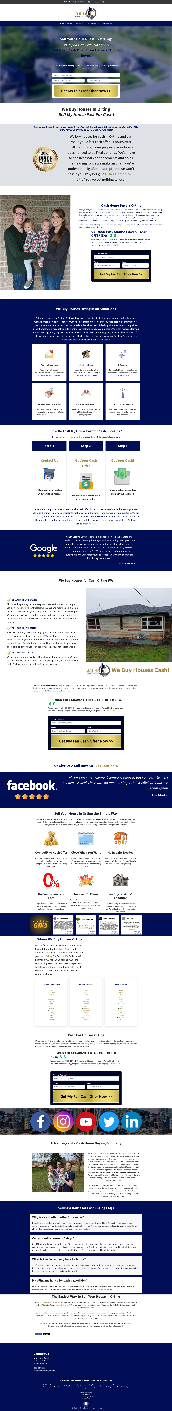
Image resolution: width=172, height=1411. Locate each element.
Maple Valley (86, 1001)
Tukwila (121, 1012)
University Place (121, 1016)
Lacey (86, 994)
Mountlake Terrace (86, 1010)
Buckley (52, 1001)
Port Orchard (86, 1017)
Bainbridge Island (51, 992)
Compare (96, 2)
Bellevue (51, 994)
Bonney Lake (51, 996)
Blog (89, 2)
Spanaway (121, 1003)
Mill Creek (86, 1007)
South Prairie (121, 1007)
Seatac (121, 998)
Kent (86, 991)
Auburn (52, 991)
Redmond (120, 992)
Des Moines (52, 1007)
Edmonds (51, 1008)
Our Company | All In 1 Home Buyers (83, 1381)
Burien (51, 1003)
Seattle (121, 999)
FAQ (103, 2)
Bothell (51, 998)
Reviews (79, 23)
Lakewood (86, 998)
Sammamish (121, 996)
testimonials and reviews (51, 1302)
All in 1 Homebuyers (120, 174)
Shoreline (121, 1001)
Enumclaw (51, 1010)
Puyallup (121, 991)
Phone (97, 262)
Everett (51, 1012)
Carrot (100, 1408)
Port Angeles (86, 1016)
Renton (121, 994)
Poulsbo (86, 1019)
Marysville (86, 1003)
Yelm (121, 1019)
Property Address (101, 253)
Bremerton (51, 999)
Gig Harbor (51, 1016)
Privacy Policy (102, 1381)
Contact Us (107, 23)
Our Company (92, 23)
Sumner (121, 1008)
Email (124, 262)
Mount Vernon (86, 1008)
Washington (121, 1017)
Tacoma (121, 1010)
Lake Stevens (86, 996)
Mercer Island (86, 1005)
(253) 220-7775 (112, 245)
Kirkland (86, 992)
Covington (51, 1005)
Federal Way (52, 1014)
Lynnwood (86, 999)
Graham (51, 1017)
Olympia (86, 1012)
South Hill (121, 1005)
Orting (49, 956)
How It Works (66, 23)
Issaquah (51, 1019)
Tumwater (121, 1014)
